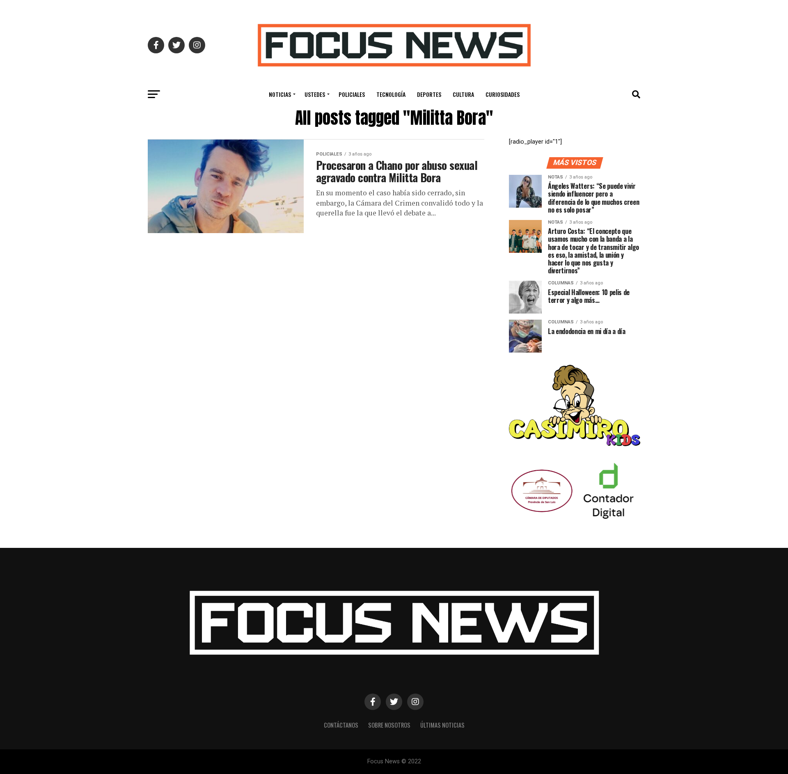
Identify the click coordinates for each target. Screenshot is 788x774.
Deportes (429, 94)
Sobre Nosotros (389, 725)
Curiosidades (503, 94)
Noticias (280, 94)
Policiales (352, 94)
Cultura (463, 94)
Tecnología (390, 94)
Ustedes (315, 94)
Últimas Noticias (442, 725)
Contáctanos (341, 725)
